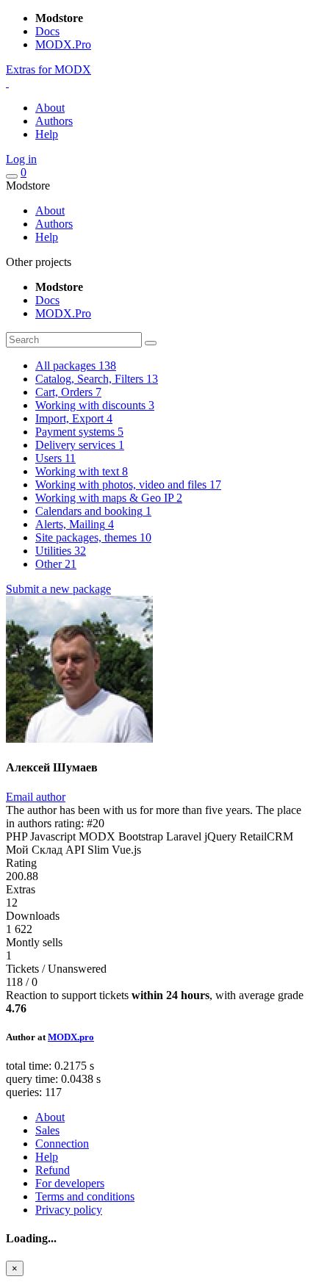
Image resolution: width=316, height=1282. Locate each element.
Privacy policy (68, 1209)
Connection (62, 1143)
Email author (35, 797)
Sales (47, 1130)
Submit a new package (58, 589)
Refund (52, 1170)
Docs (47, 31)
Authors (54, 121)
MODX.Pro (63, 44)
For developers (69, 1183)
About (50, 107)
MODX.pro (71, 1036)
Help (46, 134)
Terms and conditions (84, 1196)
